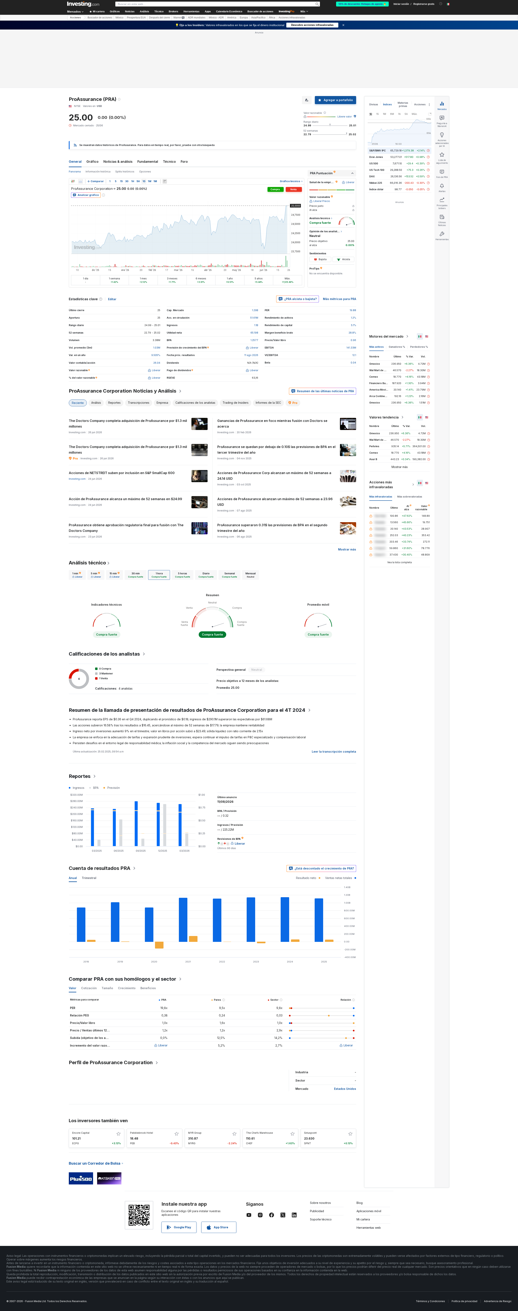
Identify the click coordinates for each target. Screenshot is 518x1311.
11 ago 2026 (251, 355)
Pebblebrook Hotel (141, 1132)
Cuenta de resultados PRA (99, 868)
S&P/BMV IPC (377, 150)
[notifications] (440, 4)
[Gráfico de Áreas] (80, 181)
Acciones (75, 17)
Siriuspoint (310, 1132)
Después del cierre (159, 17)
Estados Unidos (345, 1088)
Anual (73, 878)
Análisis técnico (87, 563)
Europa (244, 17)
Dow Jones (376, 156)
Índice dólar (376, 189)
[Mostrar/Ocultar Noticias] (164, 181)
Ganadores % (397, 346)
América (231, 17)
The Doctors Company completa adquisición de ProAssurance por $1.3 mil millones (128, 423)
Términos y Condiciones (430, 1301)
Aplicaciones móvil (369, 1211)
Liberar (163, 1045)
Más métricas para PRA (339, 299)
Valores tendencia (384, 417)
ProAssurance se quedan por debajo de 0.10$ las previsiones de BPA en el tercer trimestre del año (276, 449)
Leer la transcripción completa (334, 751)
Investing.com (77, 478)
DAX (372, 176)
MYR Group (195, 1132)
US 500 (373, 163)
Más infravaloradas (380, 496)
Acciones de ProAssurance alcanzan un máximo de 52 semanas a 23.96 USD (275, 502)
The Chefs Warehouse (259, 1132)
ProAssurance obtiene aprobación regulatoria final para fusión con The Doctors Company (126, 528)
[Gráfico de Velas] (73, 181)
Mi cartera (363, 1219)
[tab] (77, 575)
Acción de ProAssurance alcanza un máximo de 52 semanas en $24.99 (125, 499)
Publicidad (317, 1211)
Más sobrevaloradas (409, 496)
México (119, 17)
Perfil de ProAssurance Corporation (111, 1062)
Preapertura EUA (136, 17)
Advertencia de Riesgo (497, 1301)
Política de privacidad (464, 1301)
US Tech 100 (376, 169)
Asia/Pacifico (258, 17)
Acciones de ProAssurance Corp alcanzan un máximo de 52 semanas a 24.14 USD (274, 476)
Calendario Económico (229, 11)
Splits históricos (124, 171)
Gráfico (92, 162)
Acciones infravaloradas (292, 17)
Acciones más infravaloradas (381, 484)
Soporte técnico (321, 1219)
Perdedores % (419, 346)
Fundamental (147, 162)
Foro (184, 162)
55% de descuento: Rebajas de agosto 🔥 (362, 4)
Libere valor (345, 116)
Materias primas (403, 104)
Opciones (145, 171)
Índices (387, 104)
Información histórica (98, 171)
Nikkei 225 (375, 182)
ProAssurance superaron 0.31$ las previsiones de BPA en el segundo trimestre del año (272, 528)
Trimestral (89, 878)
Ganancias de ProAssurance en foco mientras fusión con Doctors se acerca (272, 423)
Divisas (373, 104)
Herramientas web (369, 1227)
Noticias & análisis (118, 162)
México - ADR (216, 17)
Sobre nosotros (320, 1202)
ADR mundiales (196, 17)
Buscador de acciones (260, 11)
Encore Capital (80, 1132)
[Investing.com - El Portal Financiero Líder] (83, 4)
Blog (360, 1202)
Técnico (169, 162)
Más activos (376, 346)
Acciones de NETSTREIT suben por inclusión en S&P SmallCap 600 (122, 473)
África (272, 17)
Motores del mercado (386, 336)
